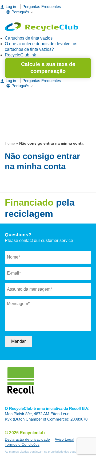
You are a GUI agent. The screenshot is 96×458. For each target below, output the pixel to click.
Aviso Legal (64, 439)
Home (10, 143)
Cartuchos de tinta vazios (29, 38)
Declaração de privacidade (27, 439)
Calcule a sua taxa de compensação (48, 67)
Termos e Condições (22, 444)
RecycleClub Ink (20, 55)
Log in (11, 6)
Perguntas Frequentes (41, 6)
